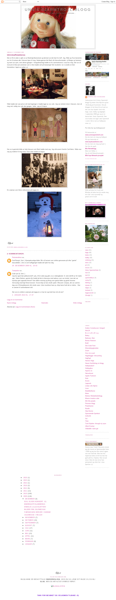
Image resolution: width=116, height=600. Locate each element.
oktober (29, 520)
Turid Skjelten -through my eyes (95, 423)
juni (27, 531)
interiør (87, 285)
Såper (87, 288)
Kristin (87, 381)
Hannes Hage (89, 361)
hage (86, 252)
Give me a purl (90, 353)
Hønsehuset (89, 373)
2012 (25, 488)
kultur (87, 255)
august (29, 525)
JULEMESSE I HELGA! (33, 515)
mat (86, 272)
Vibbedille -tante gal (91, 428)
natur (86, 250)
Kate (86, 378)
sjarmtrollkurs (89, 278)
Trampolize (15, 270)
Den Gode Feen (90, 346)
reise (86, 262)
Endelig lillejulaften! (35, 507)
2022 (25, 483)
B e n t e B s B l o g (91, 333)
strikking (88, 260)
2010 (25, 493)
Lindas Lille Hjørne (91, 386)
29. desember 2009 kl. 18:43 (24, 265)
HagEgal (88, 358)
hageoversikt (89, 293)
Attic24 (87, 330)
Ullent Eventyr (89, 426)
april (28, 536)
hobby (87, 257)
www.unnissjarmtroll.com (94, 135)
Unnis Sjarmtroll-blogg (58, 10)
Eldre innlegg (77, 303)
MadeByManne (90, 391)
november (30, 517)
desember (30, 499)
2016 (25, 485)
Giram (87, 350)
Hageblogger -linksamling (93, 356)
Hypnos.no (88, 371)
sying (87, 280)
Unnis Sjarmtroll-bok (91, 270)
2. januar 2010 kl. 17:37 (23, 295)
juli (27, 528)
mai (27, 533)
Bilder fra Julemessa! (35, 509)
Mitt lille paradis (90, 401)
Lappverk (88, 383)
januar (29, 544)
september (30, 523)
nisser (87, 268)
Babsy (87, 335)
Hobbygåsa (89, 368)
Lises (87, 388)
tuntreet (87, 290)
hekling (87, 283)
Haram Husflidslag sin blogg (94, 363)
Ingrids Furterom (90, 376)
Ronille (87, 408)
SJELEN (88, 416)
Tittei (86, 421)
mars (28, 539)
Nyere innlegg (11, 303)
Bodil (86, 343)
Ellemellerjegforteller (91, 348)
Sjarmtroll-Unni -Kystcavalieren (96, 96)
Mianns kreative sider (92, 398)
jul (86, 265)
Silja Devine (89, 411)
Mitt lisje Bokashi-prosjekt (94, 155)
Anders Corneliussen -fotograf (95, 328)
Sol (86, 418)
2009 (25, 496)
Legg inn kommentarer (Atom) (25, 307)
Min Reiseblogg (90, 148)
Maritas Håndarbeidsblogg (93, 396)
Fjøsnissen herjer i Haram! (37, 512)
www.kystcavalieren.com (94, 142)
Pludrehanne (89, 406)
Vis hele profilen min (91, 158)
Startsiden (44, 303)
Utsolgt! (87, 295)
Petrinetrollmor (17, 257)
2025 (25, 477)
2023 (25, 480)
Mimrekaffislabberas (16, 55)
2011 (25, 491)
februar (29, 541)
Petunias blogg (90, 403)
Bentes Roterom (90, 340)
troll (86, 275)
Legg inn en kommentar (14, 300)
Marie (87, 393)
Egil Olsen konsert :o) (35, 501)
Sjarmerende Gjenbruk (92, 413)
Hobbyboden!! (89, 366)
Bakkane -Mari (90, 338)
